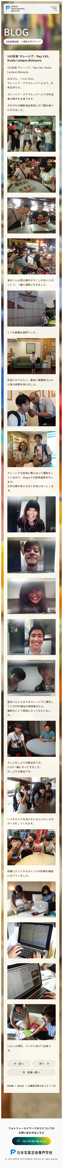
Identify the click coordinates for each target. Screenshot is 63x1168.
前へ (21, 1063)
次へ (41, 1063)
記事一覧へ (33, 1072)
